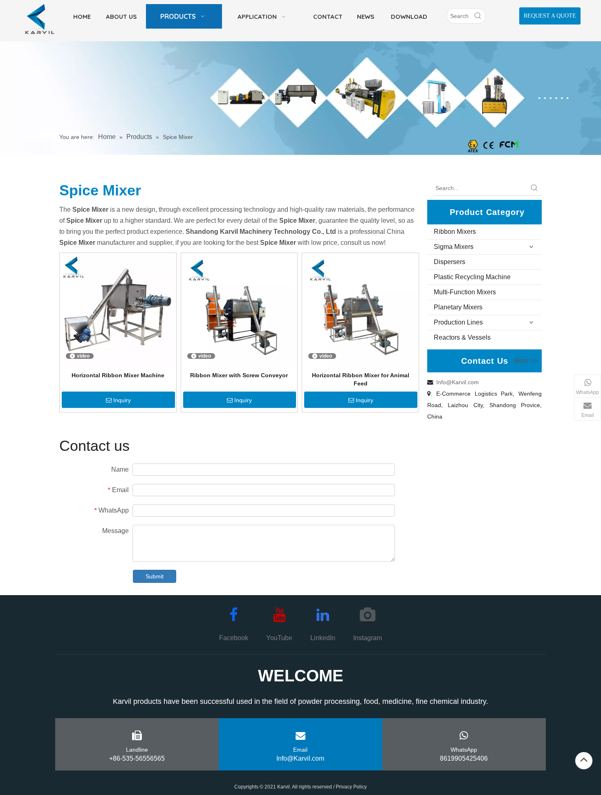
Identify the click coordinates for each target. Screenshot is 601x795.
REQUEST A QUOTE (550, 16)
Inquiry (122, 400)
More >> (526, 361)
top (584, 760)
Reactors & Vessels (462, 337)
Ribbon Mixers (455, 231)
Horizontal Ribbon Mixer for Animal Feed (360, 379)
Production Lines (458, 322)
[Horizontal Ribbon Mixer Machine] (118, 310)
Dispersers (449, 261)
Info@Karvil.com (457, 382)
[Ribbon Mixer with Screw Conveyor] (239, 310)
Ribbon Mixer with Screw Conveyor (239, 375)
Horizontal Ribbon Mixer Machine (118, 375)
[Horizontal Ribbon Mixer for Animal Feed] (360, 310)
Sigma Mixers (453, 246)
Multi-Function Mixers (465, 292)
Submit (155, 576)
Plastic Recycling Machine (472, 276)
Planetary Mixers (458, 307)
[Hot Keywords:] (478, 16)
